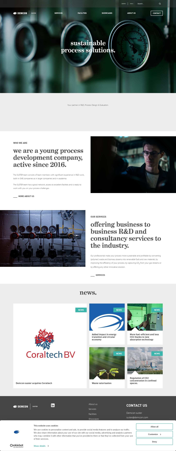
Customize (153, 434)
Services (100, 275)
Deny (154, 442)
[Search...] (159, 3)
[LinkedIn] (53, 405)
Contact (157, 13)
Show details (39, 446)
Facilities (93, 414)
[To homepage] (31, 407)
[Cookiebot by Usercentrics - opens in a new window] (16, 446)
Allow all (154, 427)
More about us (26, 196)
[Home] (25, 13)
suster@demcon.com (137, 417)
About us (93, 404)
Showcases (94, 419)
